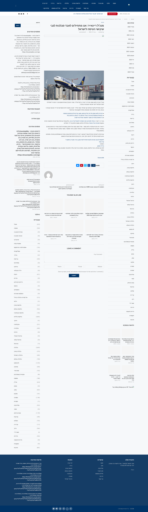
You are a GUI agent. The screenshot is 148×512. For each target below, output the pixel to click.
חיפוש (38, 22)
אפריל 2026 (131, 27)
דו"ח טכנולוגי (27, 270)
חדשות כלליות (27, 317)
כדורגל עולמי (27, 340)
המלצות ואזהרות (27, 293)
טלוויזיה (27, 328)
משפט (27, 378)
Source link (101, 157)
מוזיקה (27, 367)
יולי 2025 (131, 59)
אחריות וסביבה (27, 232)
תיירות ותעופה (27, 440)
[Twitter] (25, 14)
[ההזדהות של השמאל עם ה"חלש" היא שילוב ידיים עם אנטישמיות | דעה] (114, 333)
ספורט (94, 3)
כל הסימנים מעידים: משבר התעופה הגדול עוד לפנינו (89, 117)
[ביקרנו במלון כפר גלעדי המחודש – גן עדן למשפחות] (74, 205)
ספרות (27, 401)
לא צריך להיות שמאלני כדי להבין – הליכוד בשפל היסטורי (114, 377)
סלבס (27, 394)
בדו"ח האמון (100, 146)
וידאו (27, 301)
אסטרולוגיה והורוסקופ (27, 247)
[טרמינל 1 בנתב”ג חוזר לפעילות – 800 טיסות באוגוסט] (94, 226)
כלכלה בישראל (27, 355)
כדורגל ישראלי (27, 336)
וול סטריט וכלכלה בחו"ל (27, 297)
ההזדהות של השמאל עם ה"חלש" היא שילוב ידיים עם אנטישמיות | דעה (114, 340)
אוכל (27, 224)
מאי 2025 (131, 68)
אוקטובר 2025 (130, 51)
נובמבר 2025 (130, 47)
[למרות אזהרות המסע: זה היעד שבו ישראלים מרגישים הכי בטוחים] (53, 205)
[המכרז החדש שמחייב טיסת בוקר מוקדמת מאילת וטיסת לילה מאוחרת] (74, 226)
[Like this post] (93, 165)
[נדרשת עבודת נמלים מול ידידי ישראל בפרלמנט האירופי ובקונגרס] (128, 333)
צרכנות (65, 8)
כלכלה (67, 3)
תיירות (71, 8)
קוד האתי (101, 142)
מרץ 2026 (131, 31)
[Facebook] (27, 14)
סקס (114, 3)
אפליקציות (27, 251)
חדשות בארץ (76, 3)
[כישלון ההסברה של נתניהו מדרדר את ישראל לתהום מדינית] (114, 350)
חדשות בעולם (27, 309)
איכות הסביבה (27, 236)
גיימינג (27, 266)
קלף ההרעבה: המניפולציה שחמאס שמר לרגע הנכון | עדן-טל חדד (128, 378)
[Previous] (106, 13)
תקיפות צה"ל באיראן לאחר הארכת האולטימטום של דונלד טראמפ (33, 181)
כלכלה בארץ (27, 351)
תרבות (27, 447)
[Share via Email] (77, 165)
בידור (52, 3)
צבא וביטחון (27, 413)
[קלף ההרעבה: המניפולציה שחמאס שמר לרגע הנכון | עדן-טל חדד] (128, 369)
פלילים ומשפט (56, 8)
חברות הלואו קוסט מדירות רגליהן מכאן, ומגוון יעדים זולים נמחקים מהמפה (83, 113)
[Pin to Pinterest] (81, 165)
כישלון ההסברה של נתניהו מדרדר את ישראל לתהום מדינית (114, 358)
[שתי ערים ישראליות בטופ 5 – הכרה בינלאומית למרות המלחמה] (53, 226)
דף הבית (44, 3)
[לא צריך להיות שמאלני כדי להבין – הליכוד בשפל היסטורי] (114, 369)
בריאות (59, 3)
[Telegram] (19, 14)
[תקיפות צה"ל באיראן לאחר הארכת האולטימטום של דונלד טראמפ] (19, 182)
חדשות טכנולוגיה (27, 313)
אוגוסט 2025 (130, 55)
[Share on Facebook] (89, 165)
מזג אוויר (100, 3)
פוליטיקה (46, 8)
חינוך (27, 320)
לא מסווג (27, 363)
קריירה (27, 424)
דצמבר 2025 (130, 43)
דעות (27, 274)
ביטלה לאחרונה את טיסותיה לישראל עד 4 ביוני (82, 121)
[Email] (21, 14)
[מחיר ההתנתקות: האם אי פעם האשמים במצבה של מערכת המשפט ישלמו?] (128, 350)
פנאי (27, 409)
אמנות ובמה (27, 243)
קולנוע (27, 420)
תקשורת (78, 8)
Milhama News (114, 509)
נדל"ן (27, 382)
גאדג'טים (27, 263)
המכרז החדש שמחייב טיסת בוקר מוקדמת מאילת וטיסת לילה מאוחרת (74, 236)
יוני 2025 (131, 64)
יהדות (27, 332)
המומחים (27, 290)
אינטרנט (27, 240)
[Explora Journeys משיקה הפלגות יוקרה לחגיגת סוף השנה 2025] (94, 205)
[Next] (104, 13)
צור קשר (86, 8)
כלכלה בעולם (27, 359)
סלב (108, 3)
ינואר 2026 (131, 39)
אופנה (27, 228)
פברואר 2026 (130, 35)
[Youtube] (23, 14)
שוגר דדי (27, 432)
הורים (27, 278)
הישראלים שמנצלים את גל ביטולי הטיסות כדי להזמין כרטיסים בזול (85, 115)
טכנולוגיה (85, 3)
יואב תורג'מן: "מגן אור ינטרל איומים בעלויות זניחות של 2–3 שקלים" (86, 13)
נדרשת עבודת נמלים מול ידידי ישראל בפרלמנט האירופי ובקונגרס (128, 340)
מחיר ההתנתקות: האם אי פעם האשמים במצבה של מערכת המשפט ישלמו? (128, 359)
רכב (27, 428)
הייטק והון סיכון (27, 282)
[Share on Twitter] (85, 165)
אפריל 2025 (131, 72)
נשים (27, 386)
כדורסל (27, 343)
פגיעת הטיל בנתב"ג (94, 123)
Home (132, 19)
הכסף (27, 286)
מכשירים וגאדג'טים (27, 374)
